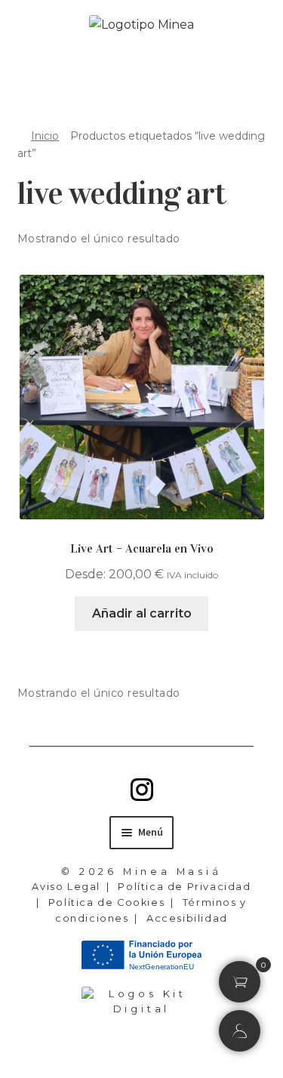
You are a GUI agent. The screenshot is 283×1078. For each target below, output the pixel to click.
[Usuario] (239, 1031)
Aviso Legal (66, 886)
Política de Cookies (106, 902)
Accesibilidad (187, 918)
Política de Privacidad (184, 886)
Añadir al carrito (142, 613)
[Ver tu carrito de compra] (240, 982)
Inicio (45, 136)
